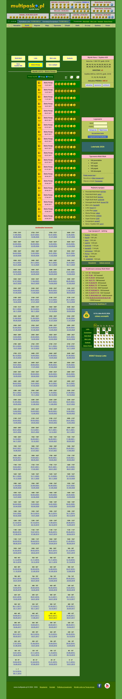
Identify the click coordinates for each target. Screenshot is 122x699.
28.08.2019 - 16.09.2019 (70, 524)
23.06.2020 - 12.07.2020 (17, 496)
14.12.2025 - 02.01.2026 (17, 264)
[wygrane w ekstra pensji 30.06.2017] (39, 174)
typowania (97, 85)
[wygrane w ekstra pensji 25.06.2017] (39, 209)
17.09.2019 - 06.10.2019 (52, 524)
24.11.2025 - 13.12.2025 (35, 264)
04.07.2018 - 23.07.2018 (17, 580)
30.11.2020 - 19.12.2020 (17, 477)
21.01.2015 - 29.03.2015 (52, 663)
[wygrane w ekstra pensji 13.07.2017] (39, 83)
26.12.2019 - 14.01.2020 (35, 514)
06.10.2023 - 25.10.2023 (17, 357)
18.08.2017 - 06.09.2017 (17, 617)
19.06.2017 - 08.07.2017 (70, 617)
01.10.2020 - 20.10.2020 (70, 477)
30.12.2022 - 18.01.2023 (52, 384)
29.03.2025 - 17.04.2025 (35, 291)
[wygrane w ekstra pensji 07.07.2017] (39, 125)
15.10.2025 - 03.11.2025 (70, 264)
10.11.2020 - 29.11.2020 (35, 477)
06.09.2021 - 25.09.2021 (52, 440)
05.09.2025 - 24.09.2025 (35, 273)
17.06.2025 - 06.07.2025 (35, 282)
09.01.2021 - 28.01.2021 (52, 468)
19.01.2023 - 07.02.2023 (35, 384)
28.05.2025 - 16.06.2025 (52, 282)
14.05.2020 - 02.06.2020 (52, 496)
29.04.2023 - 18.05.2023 (17, 375)
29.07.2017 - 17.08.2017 (35, 617)
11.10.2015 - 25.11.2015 (52, 654)
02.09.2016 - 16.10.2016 (70, 635)
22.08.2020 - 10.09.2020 (35, 487)
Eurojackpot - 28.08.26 (103, 14)
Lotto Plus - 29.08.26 (80, 14)
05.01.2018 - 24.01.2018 (35, 598)
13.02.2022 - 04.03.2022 (52, 422)
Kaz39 (87, 238)
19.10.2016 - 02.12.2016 (52, 635)
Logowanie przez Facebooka (98, 137)
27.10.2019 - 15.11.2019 (17, 524)
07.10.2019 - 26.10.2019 (35, 524)
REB (86, 256)
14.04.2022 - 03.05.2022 (70, 412)
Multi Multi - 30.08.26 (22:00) (60, 2)
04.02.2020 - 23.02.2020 (70, 505)
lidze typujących (97, 178)
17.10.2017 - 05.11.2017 (35, 607)
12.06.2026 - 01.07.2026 (70, 236)
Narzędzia (16, 25)
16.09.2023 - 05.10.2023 (35, 357)
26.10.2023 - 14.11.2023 (70, 347)
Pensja (42, 77)
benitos (100, 197)
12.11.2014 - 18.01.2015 (70, 663)
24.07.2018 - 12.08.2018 (70, 570)
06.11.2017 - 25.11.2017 (17, 607)
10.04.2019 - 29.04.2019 (52, 542)
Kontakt (52, 687)
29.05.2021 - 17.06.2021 (70, 449)
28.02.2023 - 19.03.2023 (70, 375)
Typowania (57, 25)
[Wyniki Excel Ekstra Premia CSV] (77, 77)
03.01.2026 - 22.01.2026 (70, 254)
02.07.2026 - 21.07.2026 (52, 236)
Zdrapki (67, 25)
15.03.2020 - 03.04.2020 (35, 505)
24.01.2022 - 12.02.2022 (70, 422)
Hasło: (91, 126)
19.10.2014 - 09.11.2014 (17, 672)
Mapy (47, 25)
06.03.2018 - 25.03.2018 (52, 589)
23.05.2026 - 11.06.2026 (17, 245)
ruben (98, 213)
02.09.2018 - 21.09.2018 (35, 570)
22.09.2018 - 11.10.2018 (17, 570)
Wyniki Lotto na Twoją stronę (84, 687)
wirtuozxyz (89, 251)
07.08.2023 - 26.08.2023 (70, 357)
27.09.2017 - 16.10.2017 (52, 607)
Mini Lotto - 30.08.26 (61, 11)
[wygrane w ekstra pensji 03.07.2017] (39, 153)
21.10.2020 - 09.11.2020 (52, 477)
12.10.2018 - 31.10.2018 (70, 561)
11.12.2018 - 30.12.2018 (17, 561)
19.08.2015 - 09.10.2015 (70, 654)
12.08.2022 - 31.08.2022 (35, 403)
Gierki (77, 25)
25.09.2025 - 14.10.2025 (17, 273)
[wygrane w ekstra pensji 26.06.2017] (39, 202)
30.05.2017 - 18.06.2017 (17, 626)
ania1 (100, 194)
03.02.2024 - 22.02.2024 (52, 338)
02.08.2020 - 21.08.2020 (52, 487)
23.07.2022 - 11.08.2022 (52, 403)
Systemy (98, 25)
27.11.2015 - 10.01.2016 (35, 654)
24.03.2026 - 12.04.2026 (70, 245)
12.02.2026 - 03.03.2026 (35, 254)
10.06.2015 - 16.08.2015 (17, 663)
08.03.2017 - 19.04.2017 (70, 626)
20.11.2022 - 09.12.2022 (17, 394)
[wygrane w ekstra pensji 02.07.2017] (39, 160)
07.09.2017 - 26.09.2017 (70, 607)
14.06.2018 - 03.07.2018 (35, 580)
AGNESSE (89, 259)
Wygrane (37, 25)
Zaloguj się (92, 130)
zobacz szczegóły (102, 316)
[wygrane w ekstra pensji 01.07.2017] (39, 167)
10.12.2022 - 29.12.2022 (70, 384)
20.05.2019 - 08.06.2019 (17, 542)
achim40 (101, 200)
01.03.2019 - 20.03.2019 (17, 552)
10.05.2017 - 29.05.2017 (35, 626)
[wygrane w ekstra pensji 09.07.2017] (39, 111)
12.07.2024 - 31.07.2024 (52, 319)
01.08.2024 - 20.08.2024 (35, 319)
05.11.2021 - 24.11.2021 (70, 431)
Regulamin (92, 263)
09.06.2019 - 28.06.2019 (70, 533)
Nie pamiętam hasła (98, 133)
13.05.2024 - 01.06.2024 (35, 329)
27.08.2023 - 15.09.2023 (52, 357)
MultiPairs (101, 304)
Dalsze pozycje (104, 263)
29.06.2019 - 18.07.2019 (52, 533)
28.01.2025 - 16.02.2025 (17, 301)
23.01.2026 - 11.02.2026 (52, 254)
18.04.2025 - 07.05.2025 (17, 291)
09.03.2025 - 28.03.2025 (52, 291)
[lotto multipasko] (30, 6)
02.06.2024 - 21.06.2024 (17, 329)
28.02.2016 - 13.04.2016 (70, 644)
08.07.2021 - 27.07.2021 (35, 449)
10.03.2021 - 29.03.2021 (70, 459)
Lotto (87, 329)
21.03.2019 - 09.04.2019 (70, 542)
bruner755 (104, 202)
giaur (87, 240)
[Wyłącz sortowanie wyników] (66, 77)
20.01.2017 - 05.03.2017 (17, 635)
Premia (50, 77)
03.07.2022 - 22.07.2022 (70, 403)
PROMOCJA (85, 2)
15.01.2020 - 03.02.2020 (17, 514)
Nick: (92, 123)
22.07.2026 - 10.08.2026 (35, 236)
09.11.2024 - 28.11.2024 (17, 310)
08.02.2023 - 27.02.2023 (17, 384)
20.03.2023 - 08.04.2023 (52, 375)
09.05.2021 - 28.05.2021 (17, 459)
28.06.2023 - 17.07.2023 (35, 366)
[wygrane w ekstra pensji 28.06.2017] (39, 188)
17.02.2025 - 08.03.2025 (70, 291)
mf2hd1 (99, 216)
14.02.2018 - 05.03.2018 (70, 589)
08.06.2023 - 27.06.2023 (52, 366)
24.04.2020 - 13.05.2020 (70, 496)
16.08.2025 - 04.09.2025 (52, 273)
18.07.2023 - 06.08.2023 (17, 366)
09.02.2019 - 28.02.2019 (35, 552)
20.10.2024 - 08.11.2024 (35, 310)
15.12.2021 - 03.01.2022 (35, 431)
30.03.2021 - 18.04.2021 (52, 459)
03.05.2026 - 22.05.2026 (35, 245)
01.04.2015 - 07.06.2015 (35, 663)
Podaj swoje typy (89, 175)
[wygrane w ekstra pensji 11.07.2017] (39, 97)
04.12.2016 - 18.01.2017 (35, 635)
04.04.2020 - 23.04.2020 (17, 505)
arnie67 (97, 221)
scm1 (102, 224)
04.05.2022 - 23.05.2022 (52, 412)
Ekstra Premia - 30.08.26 (103, 8)
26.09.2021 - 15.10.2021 (35, 440)
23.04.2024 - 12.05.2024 (52, 329)
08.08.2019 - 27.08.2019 (17, 533)
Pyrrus (87, 254)
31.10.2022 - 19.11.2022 (35, 394)
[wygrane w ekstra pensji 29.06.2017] (39, 181)
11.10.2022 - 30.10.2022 (52, 394)
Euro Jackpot (53, 65)
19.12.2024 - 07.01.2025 (52, 301)
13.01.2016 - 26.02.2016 (17, 654)
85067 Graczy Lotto (97, 356)
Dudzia (87, 235)
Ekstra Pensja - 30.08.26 (103, 2)
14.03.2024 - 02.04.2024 (17, 338)
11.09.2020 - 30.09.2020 (17, 487)
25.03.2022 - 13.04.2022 (17, 422)
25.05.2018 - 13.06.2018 (52, 580)
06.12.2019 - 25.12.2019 (52, 514)
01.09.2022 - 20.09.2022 (17, 403)
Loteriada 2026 (97, 147)
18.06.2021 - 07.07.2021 (52, 449)
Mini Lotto (93, 21)
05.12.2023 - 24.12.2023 (35, 347)
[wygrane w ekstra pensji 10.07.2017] (39, 104)
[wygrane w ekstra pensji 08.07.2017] (39, 118)
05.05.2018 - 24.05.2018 (70, 580)
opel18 (87, 243)
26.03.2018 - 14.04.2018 (35, 589)
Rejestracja (103, 130)
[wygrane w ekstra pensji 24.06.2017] (39, 216)
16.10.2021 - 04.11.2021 (17, 440)
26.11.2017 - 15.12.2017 (70, 598)
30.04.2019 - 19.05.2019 (35, 542)
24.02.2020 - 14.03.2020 (52, 505)
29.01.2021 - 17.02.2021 (35, 468)
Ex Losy (87, 25)
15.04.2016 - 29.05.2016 (52, 644)
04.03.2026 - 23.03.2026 (17, 254)
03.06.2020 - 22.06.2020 (35, 496)
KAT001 (103, 192)
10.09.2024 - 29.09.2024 (70, 310)
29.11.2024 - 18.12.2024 (70, 301)
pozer (95, 210)
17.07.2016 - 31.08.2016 (17, 644)
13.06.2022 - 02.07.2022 (17, 412)
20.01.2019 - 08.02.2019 (52, 552)
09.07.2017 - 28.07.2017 (52, 617)
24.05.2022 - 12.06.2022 (35, 412)
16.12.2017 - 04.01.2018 (52, 598)
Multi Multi (86, 21)
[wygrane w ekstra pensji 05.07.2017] (39, 139)
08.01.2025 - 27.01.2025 (35, 301)
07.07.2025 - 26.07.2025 (17, 282)
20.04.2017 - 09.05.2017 (52, 626)
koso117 (93, 208)
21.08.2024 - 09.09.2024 (17, 319)
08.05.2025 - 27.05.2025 (70, 282)
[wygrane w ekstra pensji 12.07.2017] (39, 90)
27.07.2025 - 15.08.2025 (70, 273)
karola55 (96, 205)
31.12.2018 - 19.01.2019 (70, 552)
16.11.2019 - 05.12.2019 (70, 514)
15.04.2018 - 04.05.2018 (17, 589)
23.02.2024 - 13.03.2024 (35, 338)
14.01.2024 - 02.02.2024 (70, 338)
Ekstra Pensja (108, 21)
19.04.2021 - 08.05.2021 (35, 459)
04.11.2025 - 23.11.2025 (52, 264)
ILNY (97, 219)
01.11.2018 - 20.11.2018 (52, 561)
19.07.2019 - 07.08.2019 (35, 533)
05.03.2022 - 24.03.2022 (35, 422)
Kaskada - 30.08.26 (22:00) (28, 14)
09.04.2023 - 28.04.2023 (35, 375)
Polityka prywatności (64, 687)
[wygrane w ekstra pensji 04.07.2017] (39, 146)
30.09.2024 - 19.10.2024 (52, 310)
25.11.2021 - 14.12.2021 (52, 431)
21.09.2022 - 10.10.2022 (70, 394)
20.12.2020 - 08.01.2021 (70, 468)
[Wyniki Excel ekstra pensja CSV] (71, 77)
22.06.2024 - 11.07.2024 (70, 319)
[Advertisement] (61, 41)
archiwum (106, 85)
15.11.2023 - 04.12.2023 (52, 347)
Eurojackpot (87, 332)
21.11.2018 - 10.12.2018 (35, 561)
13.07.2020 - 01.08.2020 (70, 487)
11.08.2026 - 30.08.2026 (17, 236)
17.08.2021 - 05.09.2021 (70, 440)
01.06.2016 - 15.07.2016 (35, 644)
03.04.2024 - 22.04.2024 (70, 329)
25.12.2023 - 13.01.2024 (17, 347)
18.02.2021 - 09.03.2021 (17, 468)
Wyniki (27, 25)
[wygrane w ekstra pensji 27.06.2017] (39, 195)
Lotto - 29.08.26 (60, 14)
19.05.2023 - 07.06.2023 (70, 366)
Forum (108, 25)
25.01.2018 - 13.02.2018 (17, 598)
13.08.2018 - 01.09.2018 (52, 570)
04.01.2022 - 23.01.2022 (17, 431)
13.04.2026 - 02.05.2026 (52, 245)
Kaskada (100, 21)
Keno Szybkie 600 (18, 64)
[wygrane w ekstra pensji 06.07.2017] (39, 132)
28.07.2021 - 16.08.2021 (17, 449)
